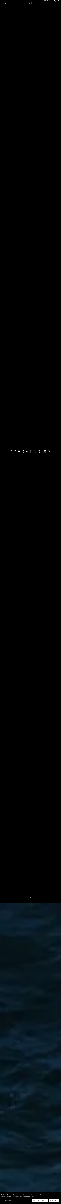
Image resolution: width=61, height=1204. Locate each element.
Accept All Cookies (40, 1200)
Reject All (54, 1200)
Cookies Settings (8, 1200)
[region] (30, 1198)
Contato (47, 1)
